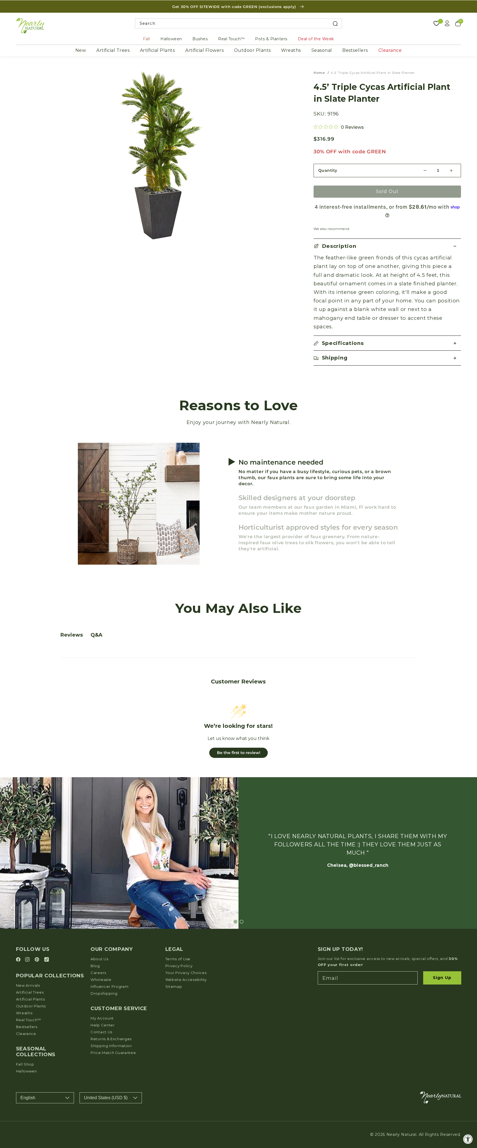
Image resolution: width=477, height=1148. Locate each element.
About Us (99, 959)
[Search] (335, 23)
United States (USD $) (106, 1097)
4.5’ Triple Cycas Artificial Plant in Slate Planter (373, 73)
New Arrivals (28, 985)
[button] (387, 246)
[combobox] (238, 23)
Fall (146, 38)
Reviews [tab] (71, 635)
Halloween (171, 38)
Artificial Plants (157, 50)
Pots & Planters (271, 38)
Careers (98, 972)
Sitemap (173, 986)
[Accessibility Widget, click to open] (468, 1139)
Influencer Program (109, 986)
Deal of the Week (316, 38)
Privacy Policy (179, 966)
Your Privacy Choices (186, 972)
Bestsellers (355, 50)
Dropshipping (104, 993)
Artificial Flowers (204, 50)
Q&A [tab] (96, 635)
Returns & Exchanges (111, 1039)
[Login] (447, 23)
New (80, 50)
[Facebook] (19, 960)
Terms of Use (177, 959)
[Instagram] (28, 960)
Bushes (200, 38)
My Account (102, 1018)
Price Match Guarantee (113, 1052)
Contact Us (101, 1032)
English (27, 1097)
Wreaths (291, 50)
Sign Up (442, 977)
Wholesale (101, 979)
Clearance (390, 50)
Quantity (327, 170)
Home (319, 73)
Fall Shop (25, 1064)
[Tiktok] (46, 960)
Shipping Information (111, 1046)
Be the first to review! (238, 752)
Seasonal (321, 50)
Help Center (103, 1025)
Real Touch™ (231, 38)
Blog (95, 966)
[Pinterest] (38, 960)
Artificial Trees (112, 50)
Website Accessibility (186, 979)
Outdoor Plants (252, 50)
